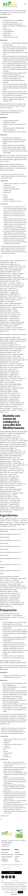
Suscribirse (12, 872)
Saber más (14, 894)
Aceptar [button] (20, 892)
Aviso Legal (4, 852)
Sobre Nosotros (19, 854)
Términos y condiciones (4, 860)
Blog (16, 859)
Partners (17, 856)
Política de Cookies (6, 856)
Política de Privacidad (7, 854)
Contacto (17, 861)
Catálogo (17, 852)
